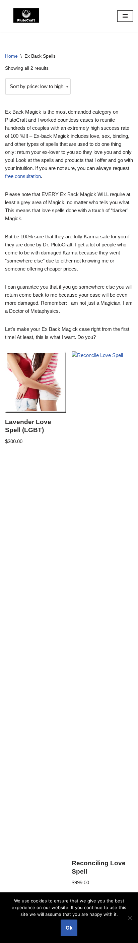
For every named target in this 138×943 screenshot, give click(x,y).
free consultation (23, 176)
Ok (69, 928)
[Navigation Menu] (125, 16)
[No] (129, 918)
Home (11, 56)
